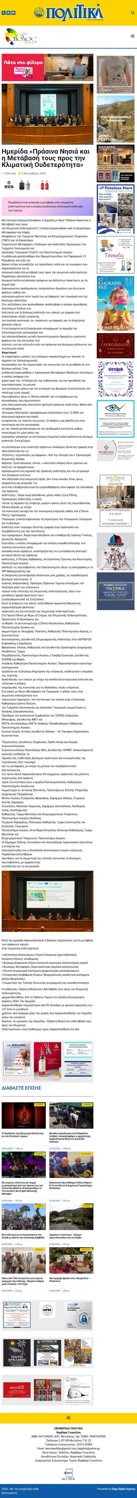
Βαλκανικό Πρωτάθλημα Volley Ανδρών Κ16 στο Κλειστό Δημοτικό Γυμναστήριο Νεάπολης (70, 1185)
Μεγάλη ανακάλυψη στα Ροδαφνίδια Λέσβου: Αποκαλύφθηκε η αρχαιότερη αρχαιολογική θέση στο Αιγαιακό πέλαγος (69, 1137)
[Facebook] (9, 13)
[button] (132, 36)
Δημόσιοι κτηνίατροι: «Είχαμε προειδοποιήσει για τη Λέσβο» (65, 1236)
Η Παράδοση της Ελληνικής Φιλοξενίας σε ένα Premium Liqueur (23, 1135)
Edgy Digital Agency (123, 1488)
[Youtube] (13, 13)
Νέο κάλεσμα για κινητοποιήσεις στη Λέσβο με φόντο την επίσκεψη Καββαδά (23, 1236)
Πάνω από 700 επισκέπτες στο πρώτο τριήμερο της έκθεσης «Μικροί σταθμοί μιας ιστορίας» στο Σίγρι (23, 1281)
